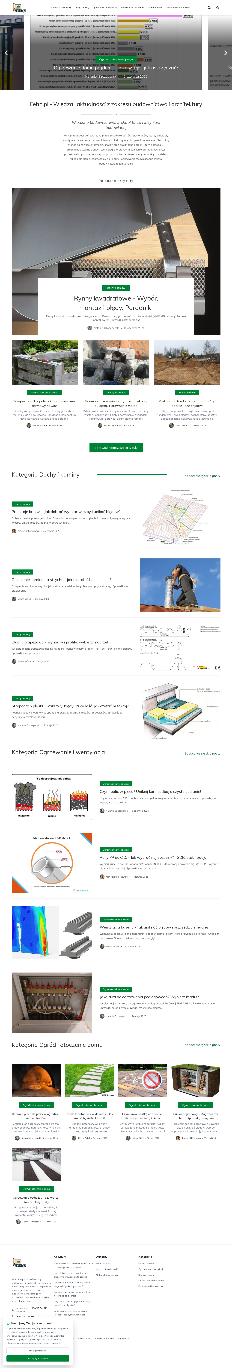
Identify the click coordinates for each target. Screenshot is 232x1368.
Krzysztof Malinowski (107, 1269)
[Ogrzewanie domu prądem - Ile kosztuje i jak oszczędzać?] (116, 52)
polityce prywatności (49, 1342)
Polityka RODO (84, 1338)
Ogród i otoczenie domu (132, 7)
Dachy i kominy (81, 7)
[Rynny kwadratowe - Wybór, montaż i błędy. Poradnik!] (116, 261)
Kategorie (145, 1257)
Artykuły (60, 1257)
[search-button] (209, 7)
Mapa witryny (123, 1338)
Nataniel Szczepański (107, 1275)
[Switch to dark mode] (217, 7)
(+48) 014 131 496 (25, 1316)
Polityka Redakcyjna (104, 1338)
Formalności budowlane (178, 7)
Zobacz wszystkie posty (202, 476)
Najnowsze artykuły (61, 7)
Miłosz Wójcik (103, 1263)
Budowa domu (155, 7)
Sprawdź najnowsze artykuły (116, 448)
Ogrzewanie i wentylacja (104, 7)
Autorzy (101, 1257)
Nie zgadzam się (38, 1350)
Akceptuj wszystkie (38, 1358)
